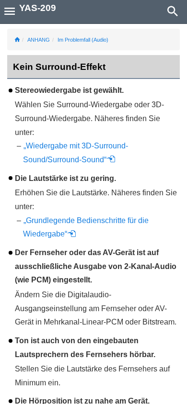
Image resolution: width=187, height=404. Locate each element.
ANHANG (38, 40)
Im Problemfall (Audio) (83, 40)
